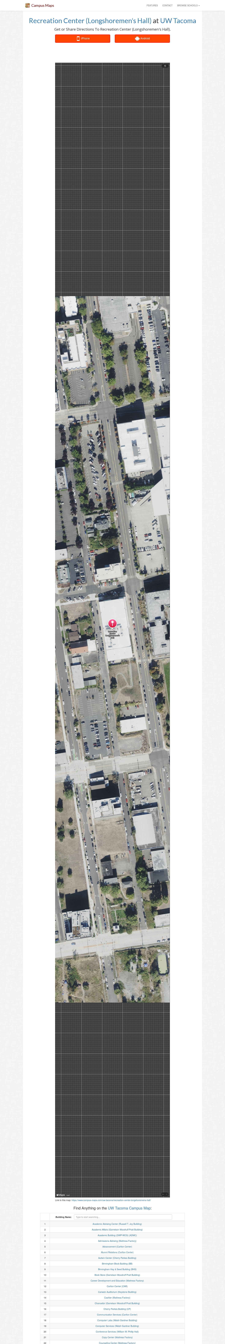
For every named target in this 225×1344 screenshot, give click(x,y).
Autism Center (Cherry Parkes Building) (117, 1257)
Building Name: (64, 1216)
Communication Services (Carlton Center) (117, 1314)
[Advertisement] (112, 53)
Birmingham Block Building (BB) (117, 1263)
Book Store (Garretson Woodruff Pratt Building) (117, 1274)
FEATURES (152, 5)
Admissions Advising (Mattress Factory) (117, 1240)
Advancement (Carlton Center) (117, 1246)
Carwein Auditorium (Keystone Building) (117, 1291)
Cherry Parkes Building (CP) (117, 1308)
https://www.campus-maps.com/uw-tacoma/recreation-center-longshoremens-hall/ (111, 1200)
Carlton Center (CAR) (117, 1286)
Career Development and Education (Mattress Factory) (117, 1280)
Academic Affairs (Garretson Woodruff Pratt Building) (117, 1229)
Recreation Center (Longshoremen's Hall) (90, 21)
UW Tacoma (178, 21)
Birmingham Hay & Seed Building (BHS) (117, 1269)
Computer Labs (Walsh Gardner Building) (117, 1320)
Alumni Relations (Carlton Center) (117, 1252)
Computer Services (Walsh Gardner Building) (117, 1325)
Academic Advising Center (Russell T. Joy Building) (117, 1223)
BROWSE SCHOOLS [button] (187, 5)
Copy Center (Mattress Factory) (117, 1337)
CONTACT (167, 5)
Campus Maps (42, 5)
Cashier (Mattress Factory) (117, 1297)
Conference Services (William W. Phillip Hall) (117, 1331)
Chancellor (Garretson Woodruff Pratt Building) (117, 1303)
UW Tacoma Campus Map (129, 1208)
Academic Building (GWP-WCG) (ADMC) (117, 1235)
